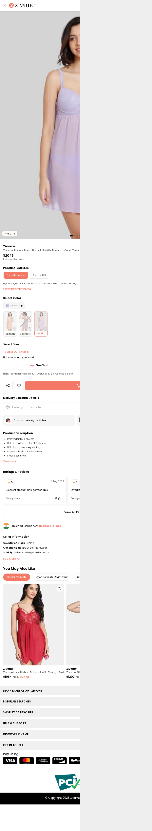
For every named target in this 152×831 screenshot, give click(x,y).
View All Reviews (76, 512)
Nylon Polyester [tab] (16, 275)
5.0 (9, 233)
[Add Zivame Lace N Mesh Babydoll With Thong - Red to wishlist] (59, 588)
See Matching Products (17, 288)
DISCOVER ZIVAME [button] (16, 734)
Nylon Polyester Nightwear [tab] (51, 577)
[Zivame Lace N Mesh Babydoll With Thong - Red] (33, 624)
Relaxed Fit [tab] (39, 275)
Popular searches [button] (18, 701)
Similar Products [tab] (17, 577)
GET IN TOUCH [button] (14, 745)
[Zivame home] (22, 5)
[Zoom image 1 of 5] (76, 125)
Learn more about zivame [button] (23, 691)
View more (9, 461)
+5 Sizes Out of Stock (16, 352)
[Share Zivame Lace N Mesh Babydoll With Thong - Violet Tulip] (8, 385)
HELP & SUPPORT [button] (15, 723)
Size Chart (42, 365)
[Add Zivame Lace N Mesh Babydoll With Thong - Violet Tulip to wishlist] (19, 385)
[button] (4, 5)
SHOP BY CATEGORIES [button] (19, 712)
